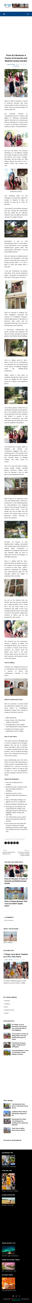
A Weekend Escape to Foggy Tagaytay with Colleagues (19, 1045)
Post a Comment (8, 920)
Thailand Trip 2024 (9, 1010)
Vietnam (6, 1013)
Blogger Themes (16, 1300)
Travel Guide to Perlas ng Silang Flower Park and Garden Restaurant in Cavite (20, 1036)
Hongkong (7, 1004)
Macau (6, 1007)
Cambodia (7, 1000)
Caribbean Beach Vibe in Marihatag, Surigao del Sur (19, 1113)
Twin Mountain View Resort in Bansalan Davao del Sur (20, 1106)
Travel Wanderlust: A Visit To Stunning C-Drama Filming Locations (20, 1052)
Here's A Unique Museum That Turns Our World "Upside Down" (15, 903)
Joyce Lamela (11, 64)
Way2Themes (17, 1299)
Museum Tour (10, 839)
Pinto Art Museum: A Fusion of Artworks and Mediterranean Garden (15, 881)
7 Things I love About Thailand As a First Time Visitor (16, 955)
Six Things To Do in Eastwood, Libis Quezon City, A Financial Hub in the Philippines (19, 1027)
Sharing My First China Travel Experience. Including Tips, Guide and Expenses (20, 1122)
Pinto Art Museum (20, 839)
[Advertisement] (16, 35)
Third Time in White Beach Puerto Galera (18, 1129)
